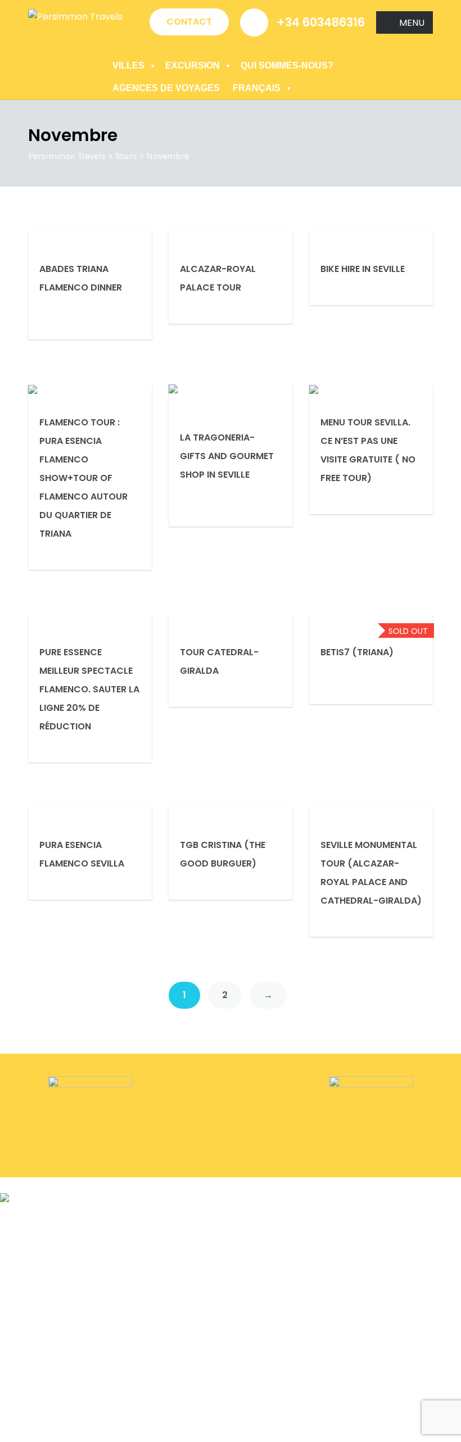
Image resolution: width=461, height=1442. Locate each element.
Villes (128, 65)
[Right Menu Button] (455, 1216)
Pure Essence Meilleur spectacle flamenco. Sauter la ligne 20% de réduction (89, 689)
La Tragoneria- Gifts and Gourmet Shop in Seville (227, 456)
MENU (411, 22)
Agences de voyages (166, 88)
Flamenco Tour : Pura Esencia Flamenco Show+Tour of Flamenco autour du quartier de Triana (83, 478)
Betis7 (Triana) (357, 652)
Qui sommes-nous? (287, 65)
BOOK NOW (25, 1184)
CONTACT (189, 21)
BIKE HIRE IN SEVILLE (362, 268)
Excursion (192, 65)
